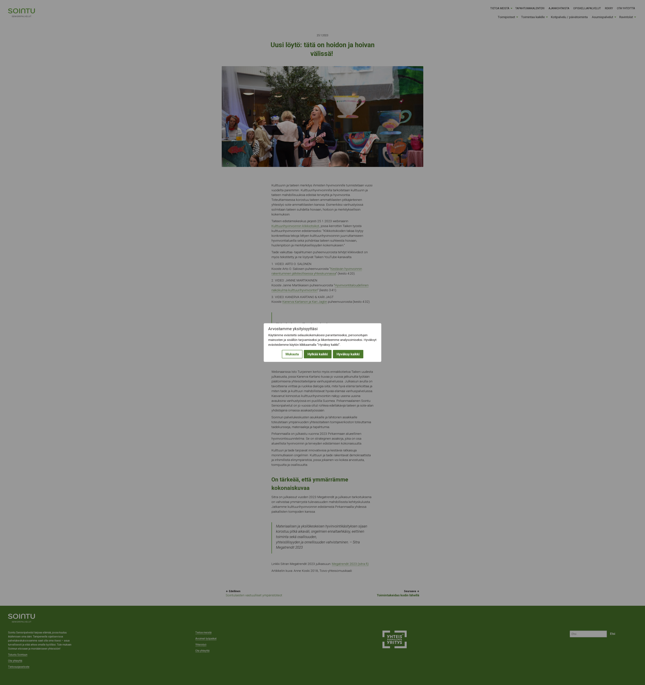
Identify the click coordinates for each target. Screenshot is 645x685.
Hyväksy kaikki (348, 354)
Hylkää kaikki (318, 354)
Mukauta (292, 354)
